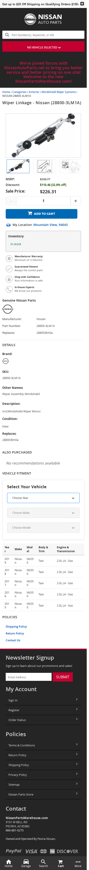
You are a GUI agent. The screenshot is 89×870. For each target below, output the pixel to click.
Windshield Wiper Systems (59, 92)
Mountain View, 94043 (50, 225)
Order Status (17, 720)
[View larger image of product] (18, 166)
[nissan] (21, 361)
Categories (19, 92)
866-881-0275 (15, 830)
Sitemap (14, 784)
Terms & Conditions (21, 745)
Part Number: (11, 326)
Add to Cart (44, 214)
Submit (62, 676)
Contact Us (13, 640)
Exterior (34, 92)
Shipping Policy (16, 627)
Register (13, 710)
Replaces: (8, 333)
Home (6, 92)
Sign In (13, 700)
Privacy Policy (17, 775)
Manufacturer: (12, 319)
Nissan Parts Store (20, 794)
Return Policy (15, 633)
